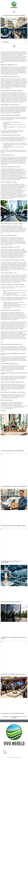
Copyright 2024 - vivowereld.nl (14, 757)
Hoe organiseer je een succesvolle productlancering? (12, 713)
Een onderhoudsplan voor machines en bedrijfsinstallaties (13, 486)
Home (4, 750)
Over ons (5, 753)
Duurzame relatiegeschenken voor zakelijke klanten (12, 450)
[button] (14, 12)
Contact (5, 752)
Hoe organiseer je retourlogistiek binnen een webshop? (13, 674)
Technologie (5, 716)
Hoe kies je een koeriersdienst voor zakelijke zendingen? (13, 525)
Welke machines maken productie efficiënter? (11, 601)
